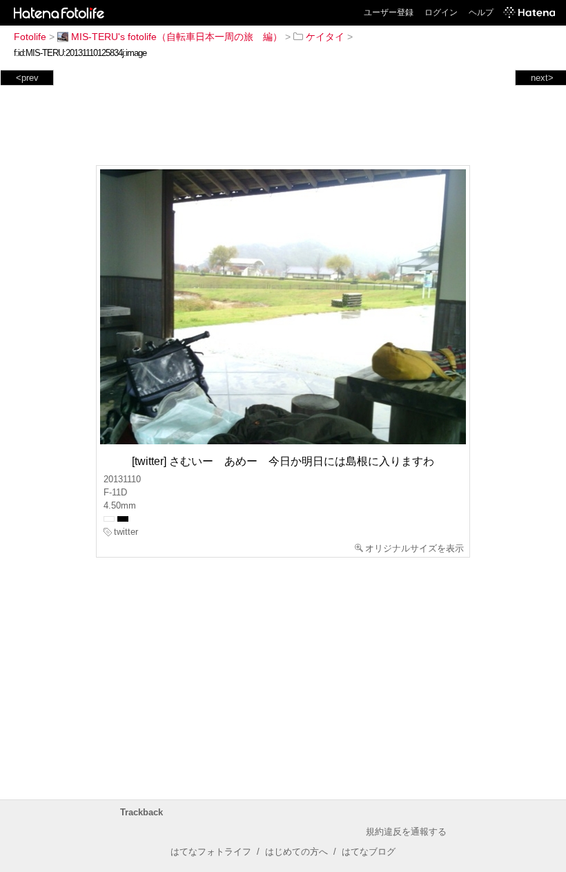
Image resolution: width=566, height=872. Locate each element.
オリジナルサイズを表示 (414, 548)
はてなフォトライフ (210, 851)
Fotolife (30, 36)
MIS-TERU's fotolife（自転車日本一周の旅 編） (176, 36)
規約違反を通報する (406, 831)
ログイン (441, 12)
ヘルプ (481, 12)
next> (542, 78)
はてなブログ (369, 851)
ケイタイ (325, 36)
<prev (27, 78)
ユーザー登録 (388, 12)
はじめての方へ (296, 851)
